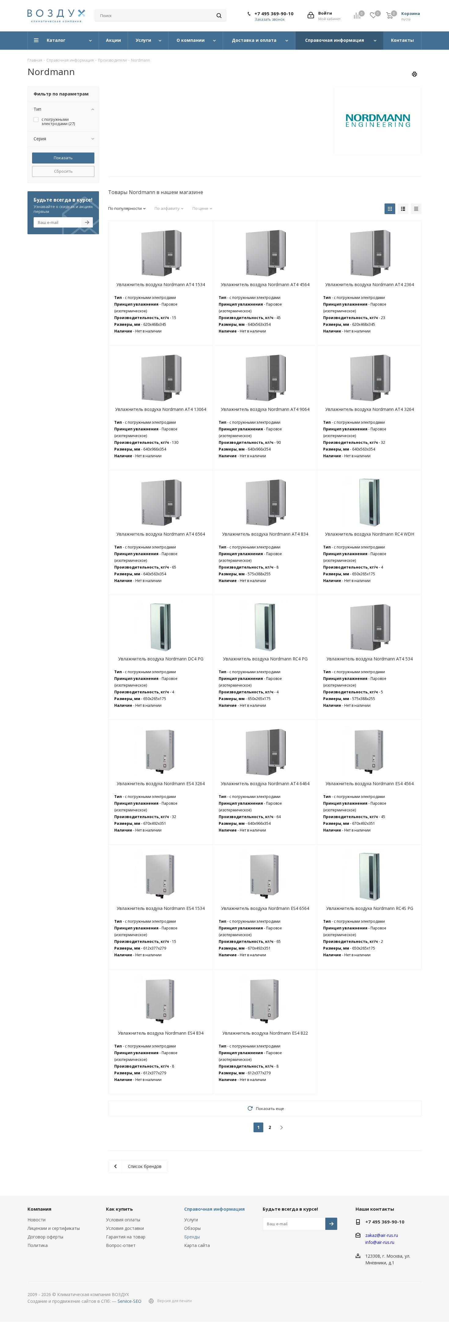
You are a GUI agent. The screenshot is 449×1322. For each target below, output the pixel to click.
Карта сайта (197, 1245)
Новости (36, 1220)
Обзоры (192, 1228)
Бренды (192, 1237)
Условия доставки (125, 1228)
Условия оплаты (123, 1220)
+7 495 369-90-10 (274, 13)
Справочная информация (214, 1209)
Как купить (119, 1209)
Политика (37, 1245)
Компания (39, 1209)
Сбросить (63, 171)
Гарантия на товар (125, 1237)
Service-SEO (129, 1301)
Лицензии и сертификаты (53, 1228)
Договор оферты (45, 1237)
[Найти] (219, 15)
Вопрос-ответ (121, 1245)
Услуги (191, 1220)
